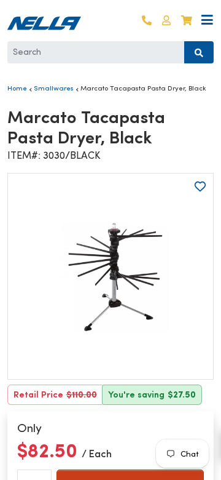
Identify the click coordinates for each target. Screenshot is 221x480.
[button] (166, 20)
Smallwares (54, 88)
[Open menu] (207, 20)
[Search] (199, 52)
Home (17, 88)
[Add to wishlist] (200, 186)
